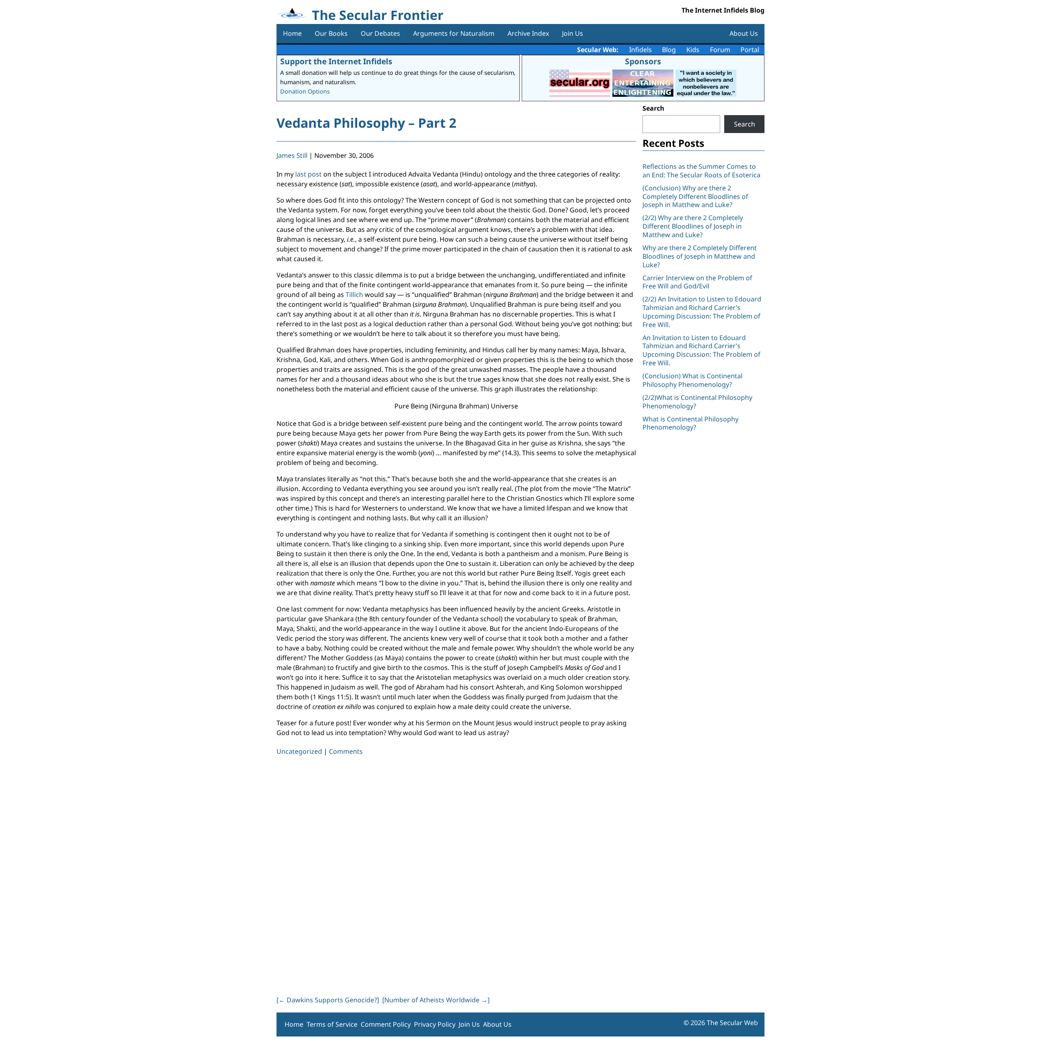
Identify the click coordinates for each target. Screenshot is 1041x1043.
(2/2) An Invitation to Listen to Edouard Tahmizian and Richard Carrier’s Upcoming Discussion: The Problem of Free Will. (701, 312)
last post (308, 174)
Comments (346, 751)
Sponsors (643, 61)
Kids (692, 49)
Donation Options (305, 91)
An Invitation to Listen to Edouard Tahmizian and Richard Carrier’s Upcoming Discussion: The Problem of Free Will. (701, 350)
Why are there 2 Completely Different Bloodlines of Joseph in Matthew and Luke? (699, 256)
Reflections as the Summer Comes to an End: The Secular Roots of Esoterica (701, 170)
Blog (669, 49)
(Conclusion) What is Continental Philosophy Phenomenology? (692, 380)
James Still (292, 155)
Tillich (355, 294)
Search (653, 108)
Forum (720, 49)
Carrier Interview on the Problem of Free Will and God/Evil (697, 282)
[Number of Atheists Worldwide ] (436, 999)
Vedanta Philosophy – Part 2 (366, 122)
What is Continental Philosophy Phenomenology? (690, 423)
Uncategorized (299, 751)
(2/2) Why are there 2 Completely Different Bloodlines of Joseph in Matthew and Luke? (692, 226)
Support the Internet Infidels (336, 61)
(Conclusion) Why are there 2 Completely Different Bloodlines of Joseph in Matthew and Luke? (695, 196)
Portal (749, 49)
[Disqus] (456, 874)
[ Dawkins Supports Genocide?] (328, 999)
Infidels (640, 49)
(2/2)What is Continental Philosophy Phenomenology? (697, 401)
